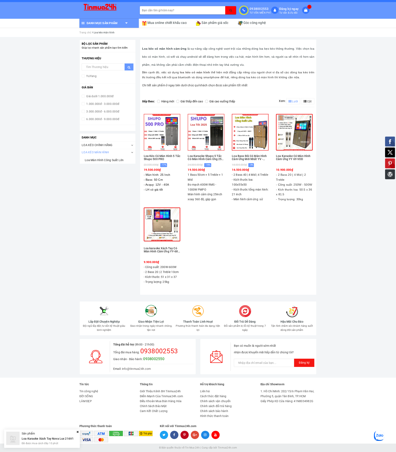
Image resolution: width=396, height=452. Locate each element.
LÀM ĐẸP (85, 401)
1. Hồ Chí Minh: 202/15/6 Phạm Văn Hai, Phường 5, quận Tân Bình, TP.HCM (287, 394)
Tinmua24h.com (227, 447)
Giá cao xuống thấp (222, 101)
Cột (309, 101)
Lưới (294, 101)
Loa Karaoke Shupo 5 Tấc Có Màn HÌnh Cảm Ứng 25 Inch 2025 (205, 158)
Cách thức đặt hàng (213, 396)
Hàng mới (167, 101)
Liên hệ (205, 391)
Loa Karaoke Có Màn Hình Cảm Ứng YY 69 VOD (293, 158)
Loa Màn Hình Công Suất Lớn (104, 160)
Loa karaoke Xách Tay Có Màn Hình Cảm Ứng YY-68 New (161, 250)
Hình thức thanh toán (214, 416)
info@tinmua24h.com (136, 368)
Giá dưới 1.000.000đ (99, 96)
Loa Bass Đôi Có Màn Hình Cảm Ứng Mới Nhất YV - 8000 (249, 158)
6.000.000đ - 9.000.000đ (102, 119)
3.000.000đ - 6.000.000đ (102, 111)
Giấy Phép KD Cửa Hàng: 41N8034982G (287, 401)
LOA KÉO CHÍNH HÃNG (97, 145)
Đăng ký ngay (288, 9)
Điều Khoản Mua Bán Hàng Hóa (161, 401)
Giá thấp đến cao (191, 101)
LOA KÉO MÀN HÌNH (95, 152)
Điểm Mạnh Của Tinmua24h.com (161, 396)
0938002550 (153, 359)
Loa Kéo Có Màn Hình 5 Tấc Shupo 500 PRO (162, 158)
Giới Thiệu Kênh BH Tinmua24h (160, 391)
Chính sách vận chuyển (215, 401)
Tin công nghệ (88, 391)
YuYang (91, 76)
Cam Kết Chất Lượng (154, 411)
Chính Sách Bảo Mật (153, 406)
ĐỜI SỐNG (86, 396)
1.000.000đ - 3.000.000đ (102, 103)
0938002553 (259, 9)
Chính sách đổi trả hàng (216, 406)
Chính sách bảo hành (214, 411)
